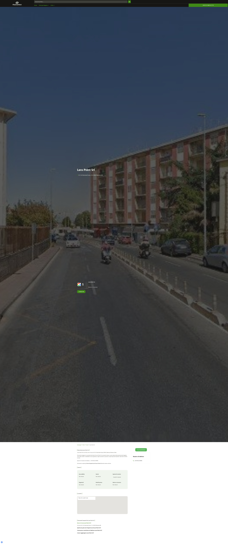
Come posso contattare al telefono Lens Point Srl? (89, 530)
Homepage (79, 444)
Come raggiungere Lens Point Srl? (85, 533)
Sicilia (87, 444)
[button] (101, 523)
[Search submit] (129, 1)
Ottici (84, 444)
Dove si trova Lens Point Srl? (84, 523)
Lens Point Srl (91, 282)
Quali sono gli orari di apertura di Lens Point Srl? (89, 527)
